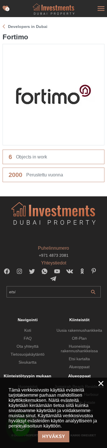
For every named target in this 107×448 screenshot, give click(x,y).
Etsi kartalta (79, 359)
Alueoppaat (79, 366)
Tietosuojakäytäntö (28, 354)
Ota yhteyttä (28, 346)
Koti (27, 330)
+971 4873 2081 (53, 255)
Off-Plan (79, 338)
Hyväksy (53, 436)
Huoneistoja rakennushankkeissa (79, 348)
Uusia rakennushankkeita (79, 330)
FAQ (28, 338)
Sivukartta (28, 362)
